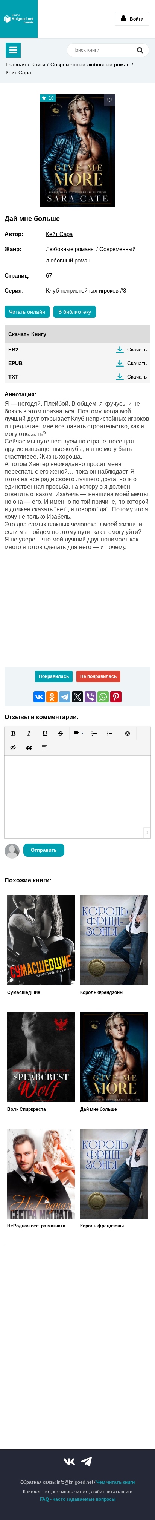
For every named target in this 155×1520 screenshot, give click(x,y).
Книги (38, 64)
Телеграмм (86, 1461)
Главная (16, 64)
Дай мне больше (98, 1109)
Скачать (137, 350)
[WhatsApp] (103, 696)
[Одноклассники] (52, 696)
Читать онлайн (27, 312)
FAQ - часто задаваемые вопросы (77, 1499)
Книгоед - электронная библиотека (19, 19)
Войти (136, 19)
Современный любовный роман (90, 64)
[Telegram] (64, 696)
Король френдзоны (102, 1226)
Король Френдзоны (101, 992)
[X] (77, 696)
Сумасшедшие (23, 992)
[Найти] (140, 50)
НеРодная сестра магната (36, 1226)
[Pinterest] (116, 696)
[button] (13, 733)
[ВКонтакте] (39, 696)
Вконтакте (69, 1461)
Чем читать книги (115, 1482)
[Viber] (90, 696)
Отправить (44, 850)
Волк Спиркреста (26, 1109)
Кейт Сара (18, 72)
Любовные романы (70, 249)
